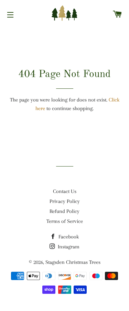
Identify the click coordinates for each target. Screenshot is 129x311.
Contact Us (64, 191)
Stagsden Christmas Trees (72, 262)
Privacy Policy (65, 201)
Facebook (68, 237)
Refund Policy (64, 211)
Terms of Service (64, 221)
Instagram (67, 247)
